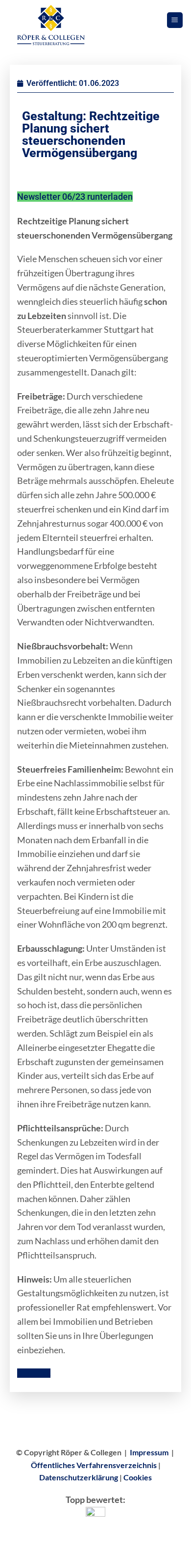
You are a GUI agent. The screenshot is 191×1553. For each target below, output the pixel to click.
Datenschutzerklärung (78, 1477)
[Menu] (175, 20)
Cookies (137, 1477)
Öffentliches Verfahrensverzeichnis (94, 1465)
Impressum (149, 1452)
